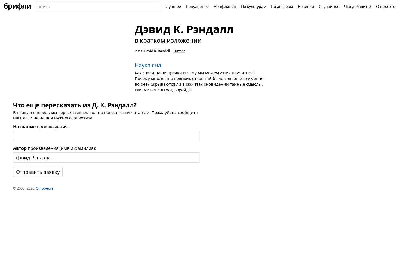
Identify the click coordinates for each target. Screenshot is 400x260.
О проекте (385, 6)
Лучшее (173, 6)
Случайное (329, 6)
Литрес (179, 50)
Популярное (197, 6)
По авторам (282, 6)
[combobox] (98, 6)
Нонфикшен (225, 6)
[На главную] (17, 6)
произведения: (41, 127)
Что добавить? (357, 6)
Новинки (306, 6)
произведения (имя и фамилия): (54, 148)
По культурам (253, 6)
